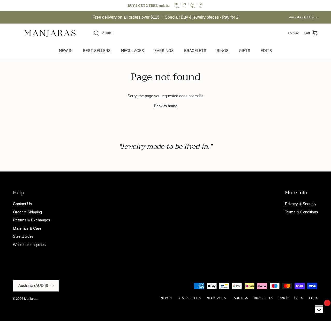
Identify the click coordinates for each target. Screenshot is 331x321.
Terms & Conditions (301, 212)
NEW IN (66, 50)
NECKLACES (132, 50)
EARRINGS (164, 50)
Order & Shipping (27, 212)
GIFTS (244, 50)
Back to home (165, 106)
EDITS (266, 50)
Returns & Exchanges (31, 220)
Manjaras (30, 299)
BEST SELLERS (97, 50)
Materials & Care (27, 228)
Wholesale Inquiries (29, 244)
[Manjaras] (50, 33)
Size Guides (23, 236)
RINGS (223, 50)
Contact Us (22, 203)
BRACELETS (195, 50)
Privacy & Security (301, 203)
